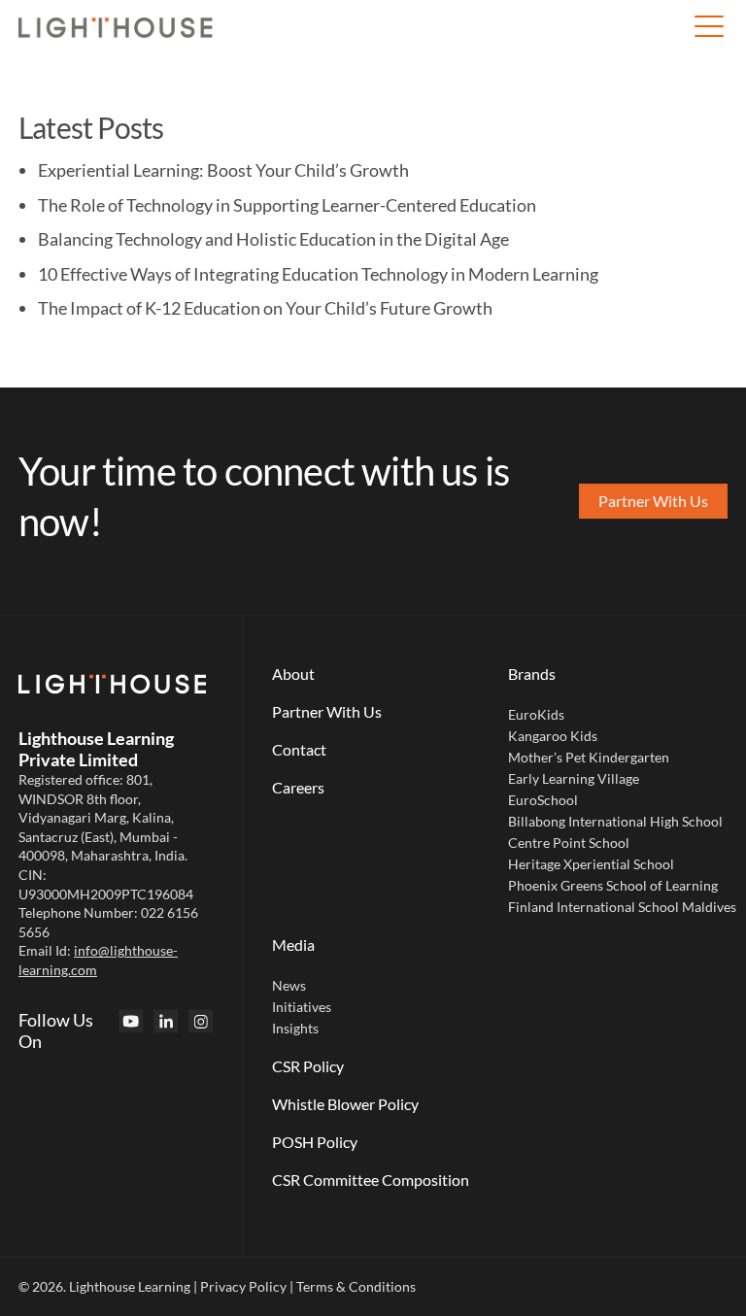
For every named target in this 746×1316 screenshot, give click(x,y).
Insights (295, 1028)
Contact (299, 749)
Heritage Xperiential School (591, 864)
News (289, 985)
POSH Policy (314, 1141)
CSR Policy (308, 1066)
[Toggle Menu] (708, 28)
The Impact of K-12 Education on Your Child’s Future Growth (265, 308)
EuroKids (536, 714)
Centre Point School (568, 842)
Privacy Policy (243, 1286)
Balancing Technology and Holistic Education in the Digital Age (273, 239)
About (293, 673)
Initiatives (301, 1006)
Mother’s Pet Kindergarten (588, 757)
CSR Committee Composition (370, 1179)
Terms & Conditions (356, 1286)
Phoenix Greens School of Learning (613, 885)
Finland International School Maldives (622, 906)
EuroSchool (543, 800)
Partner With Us (327, 711)
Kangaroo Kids (552, 735)
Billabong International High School (615, 821)
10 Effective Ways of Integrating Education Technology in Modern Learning (318, 274)
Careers (298, 787)
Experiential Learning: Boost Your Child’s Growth (223, 170)
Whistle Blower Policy (345, 1104)
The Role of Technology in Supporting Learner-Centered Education (287, 205)
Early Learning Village (573, 778)
